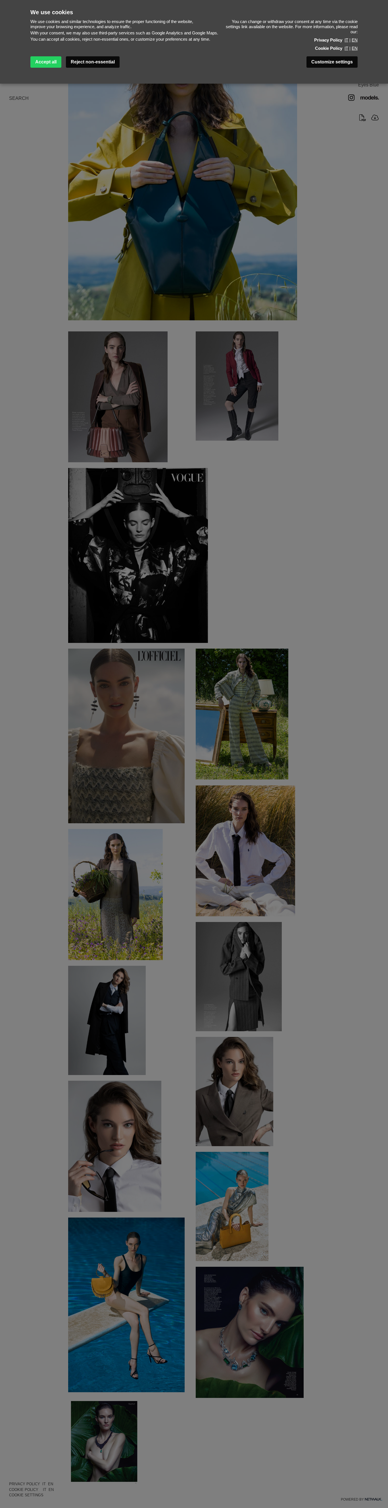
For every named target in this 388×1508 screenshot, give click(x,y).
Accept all (46, 61)
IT (346, 40)
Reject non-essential (93, 61)
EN (355, 40)
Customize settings (332, 61)
